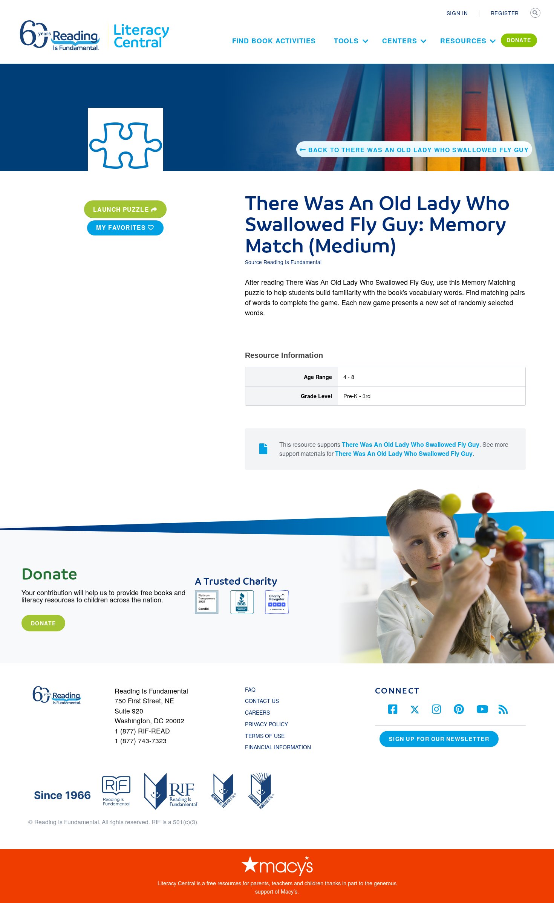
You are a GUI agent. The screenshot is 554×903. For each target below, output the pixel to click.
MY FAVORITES (122, 227)
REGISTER (505, 13)
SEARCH (536, 13)
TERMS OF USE (268, 736)
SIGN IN (457, 13)
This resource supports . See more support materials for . (393, 449)
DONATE (519, 40)
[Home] (65, 23)
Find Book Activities (274, 40)
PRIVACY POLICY (266, 724)
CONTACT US (264, 700)
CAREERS (257, 712)
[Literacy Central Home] (141, 23)
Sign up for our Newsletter (439, 739)
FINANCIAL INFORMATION (278, 747)
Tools (346, 40)
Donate (43, 623)
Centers (399, 40)
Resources (463, 40)
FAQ (250, 689)
